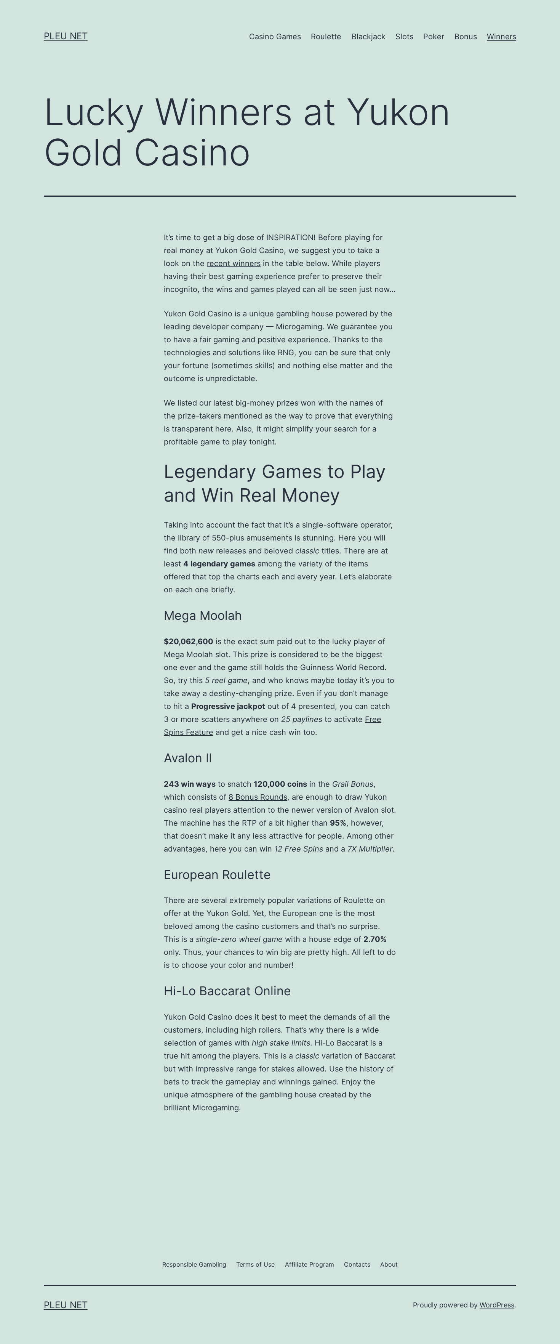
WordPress (497, 1305)
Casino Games (275, 36)
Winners (501, 36)
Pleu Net (66, 36)
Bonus (465, 36)
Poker (433, 36)
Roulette (326, 36)
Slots (404, 36)
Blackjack (369, 36)
